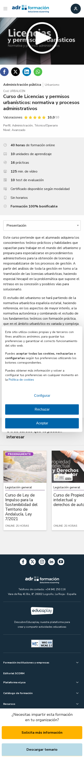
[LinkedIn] (51, 562)
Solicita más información (42, 732)
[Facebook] (23, 562)
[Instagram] (42, 562)
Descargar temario (42, 749)
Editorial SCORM (13, 673)
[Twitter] (32, 562)
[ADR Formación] (30, 9)
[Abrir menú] (6, 9)
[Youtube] (61, 562)
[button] (42, 41)
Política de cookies (21, 380)
